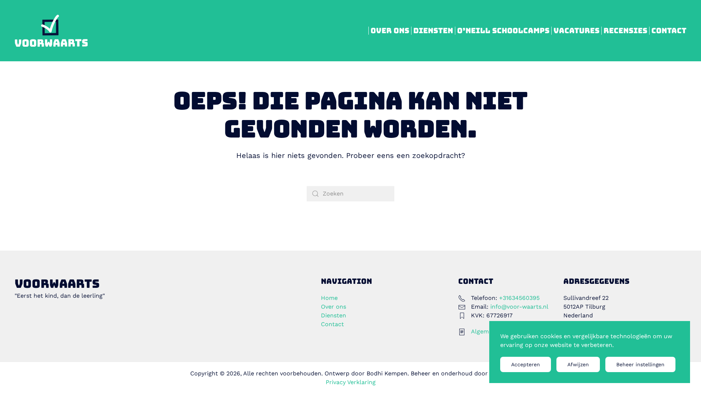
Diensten (433, 30)
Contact (668, 30)
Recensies (625, 30)
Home (329, 297)
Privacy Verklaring (351, 382)
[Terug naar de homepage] (51, 31)
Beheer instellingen (640, 364)
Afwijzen (578, 364)
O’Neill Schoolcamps (503, 30)
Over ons (390, 30)
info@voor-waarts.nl (519, 306)
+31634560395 (519, 297)
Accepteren (525, 364)
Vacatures (576, 30)
